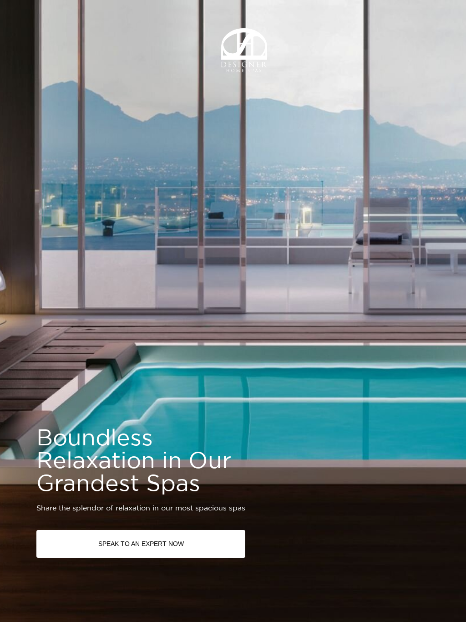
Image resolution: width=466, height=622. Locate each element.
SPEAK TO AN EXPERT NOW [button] (141, 543)
